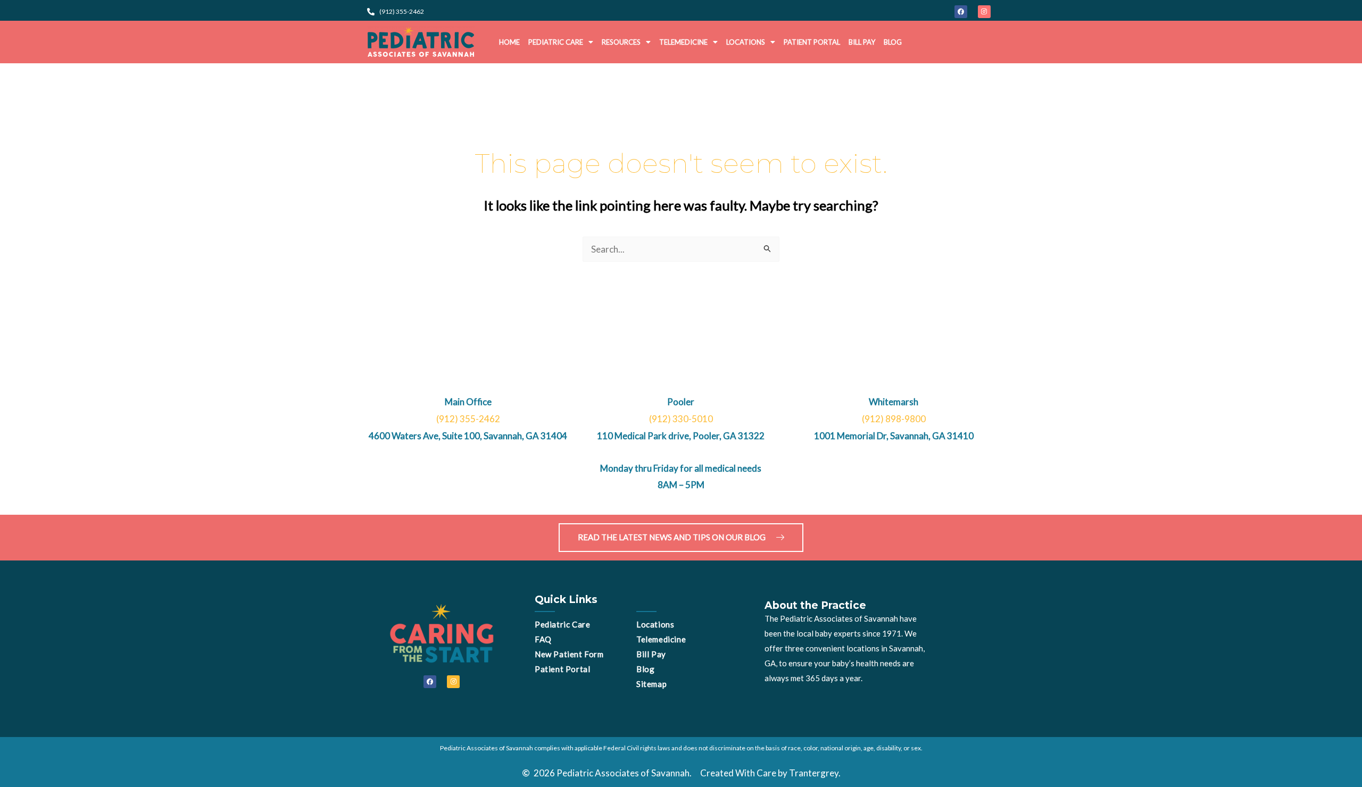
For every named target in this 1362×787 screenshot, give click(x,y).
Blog (893, 42)
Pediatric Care (555, 42)
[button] (560, 42)
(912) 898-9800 (894, 418)
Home (509, 42)
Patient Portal (812, 42)
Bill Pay (862, 42)
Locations (745, 42)
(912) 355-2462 (468, 418)
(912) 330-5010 (681, 418)
